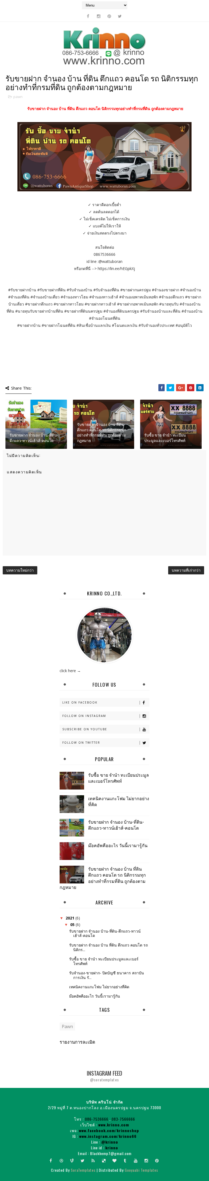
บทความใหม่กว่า (20, 570)
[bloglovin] (114, 1160)
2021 (70, 918)
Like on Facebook (79, 702)
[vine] (72, 1160)
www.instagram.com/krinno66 (108, 1136)
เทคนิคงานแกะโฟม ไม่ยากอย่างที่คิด (118, 801)
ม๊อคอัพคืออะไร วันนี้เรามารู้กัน (117, 845)
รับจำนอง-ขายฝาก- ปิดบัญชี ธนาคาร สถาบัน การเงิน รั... (106, 975)
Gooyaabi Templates (141, 1170)
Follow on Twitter (81, 742)
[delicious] (104, 1160)
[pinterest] (109, 16)
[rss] (93, 1160)
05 (73, 924)
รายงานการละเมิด (77, 1041)
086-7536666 (96, 1119)
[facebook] (88, 16)
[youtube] (136, 1160)
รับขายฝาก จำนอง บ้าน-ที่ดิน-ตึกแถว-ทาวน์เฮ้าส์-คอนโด (34, 437)
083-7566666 (123, 1119)
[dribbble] (61, 1160)
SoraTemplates (83, 1170)
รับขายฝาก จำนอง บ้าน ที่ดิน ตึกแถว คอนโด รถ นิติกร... (108, 947)
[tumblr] (125, 1160)
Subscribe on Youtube (84, 729)
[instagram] (98, 16)
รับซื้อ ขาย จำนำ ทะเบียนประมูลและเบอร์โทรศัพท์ (165, 437)
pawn (18, 96)
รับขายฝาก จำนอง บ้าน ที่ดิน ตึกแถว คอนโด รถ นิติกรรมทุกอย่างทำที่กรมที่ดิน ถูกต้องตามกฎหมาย (101, 432)
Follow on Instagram (84, 716)
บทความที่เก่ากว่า (186, 570)
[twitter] (120, 16)
